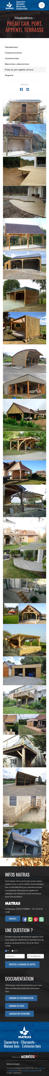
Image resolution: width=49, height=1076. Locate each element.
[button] (42, 5)
